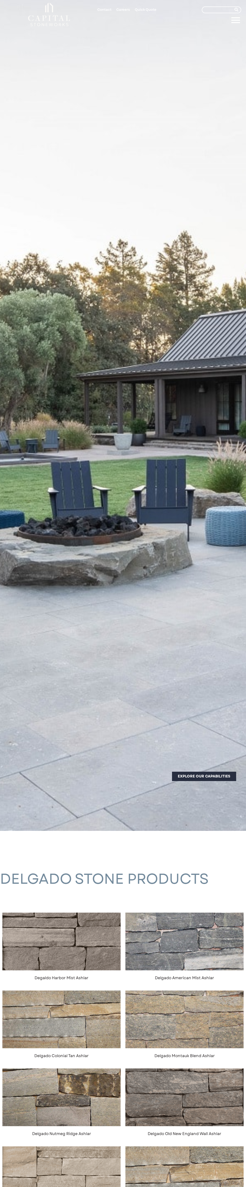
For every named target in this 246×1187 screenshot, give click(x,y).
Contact (104, 9)
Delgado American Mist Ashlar (184, 978)
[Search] (236, 10)
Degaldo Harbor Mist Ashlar (61, 978)
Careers (123, 9)
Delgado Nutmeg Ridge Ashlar (61, 1133)
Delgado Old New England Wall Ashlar (184, 1133)
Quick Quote (145, 9)
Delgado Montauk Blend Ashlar (184, 1056)
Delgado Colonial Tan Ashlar (61, 1056)
